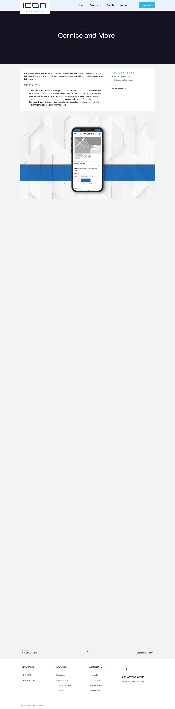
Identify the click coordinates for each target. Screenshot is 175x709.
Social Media (60, 691)
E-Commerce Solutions (63, 685)
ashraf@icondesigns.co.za (30, 680)
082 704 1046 (26, 675)
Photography (94, 675)
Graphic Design (61, 675)
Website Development (63, 680)
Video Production (95, 680)
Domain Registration (96, 685)
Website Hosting (95, 691)
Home (81, 5)
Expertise (94, 5)
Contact (123, 5)
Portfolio (110, 5)
